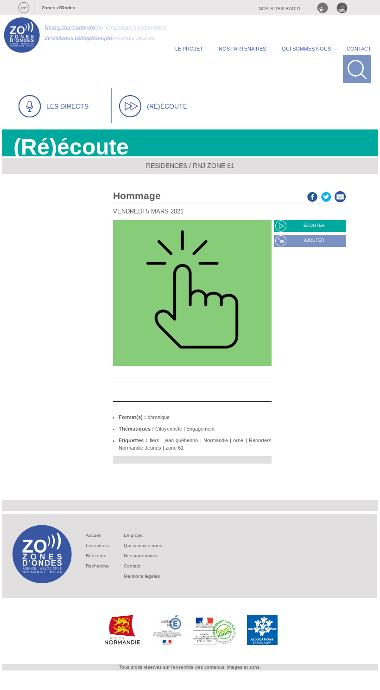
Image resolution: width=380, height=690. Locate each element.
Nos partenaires (141, 555)
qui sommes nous (306, 49)
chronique (158, 417)
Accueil (93, 535)
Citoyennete (168, 429)
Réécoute (96, 555)
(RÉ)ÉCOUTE (167, 106)
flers (154, 440)
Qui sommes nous (143, 545)
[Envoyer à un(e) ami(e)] (340, 195)
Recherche (97, 565)
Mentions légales (142, 576)
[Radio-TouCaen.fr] (344, 7)
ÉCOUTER (314, 225)
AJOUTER (314, 240)
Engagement (200, 429)
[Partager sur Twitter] (326, 195)
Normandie (215, 440)
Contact (132, 565)
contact (359, 49)
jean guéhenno (181, 440)
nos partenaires (242, 49)
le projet (189, 49)
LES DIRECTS (67, 106)
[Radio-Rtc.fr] (324, 7)
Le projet (133, 535)
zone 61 (174, 448)
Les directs (97, 545)
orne (238, 440)
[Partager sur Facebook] (312, 195)
